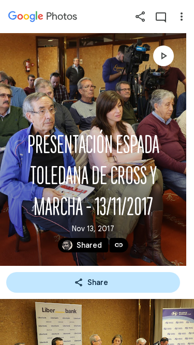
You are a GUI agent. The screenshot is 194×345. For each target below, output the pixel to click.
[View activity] (161, 16)
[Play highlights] (163, 55)
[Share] (140, 16)
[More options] (181, 16)
